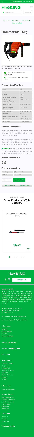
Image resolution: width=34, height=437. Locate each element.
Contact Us (21, 280)
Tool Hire (4, 379)
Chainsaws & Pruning (7, 397)
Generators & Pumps (8, 370)
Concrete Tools (26, 21)
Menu (29, 7)
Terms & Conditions (9, 185)
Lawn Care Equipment (8, 402)
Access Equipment (9, 342)
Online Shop (5, 334)
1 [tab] (9, 257)
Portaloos (4, 419)
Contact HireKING (7, 331)
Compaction (5, 366)
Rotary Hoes (5, 406)
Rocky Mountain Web (20, 320)
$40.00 (17, 245)
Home (7, 21)
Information (6, 326)
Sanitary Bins (5, 421)
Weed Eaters (5, 408)
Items (28, 12)
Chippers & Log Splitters (8, 399)
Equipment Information (8, 389)
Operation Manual (25, 185)
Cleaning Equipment (7, 363)
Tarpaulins (4, 377)
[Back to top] (31, 433)
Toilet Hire (6, 413)
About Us (4, 329)
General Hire (15, 21)
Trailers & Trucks (8, 426)
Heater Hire (5, 372)
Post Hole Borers (6, 404)
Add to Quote (19, 180)
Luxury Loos (5, 417)
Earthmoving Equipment (11, 348)
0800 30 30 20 (8, 312)
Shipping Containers (7, 375)
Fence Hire (6, 354)
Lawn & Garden (8, 394)
